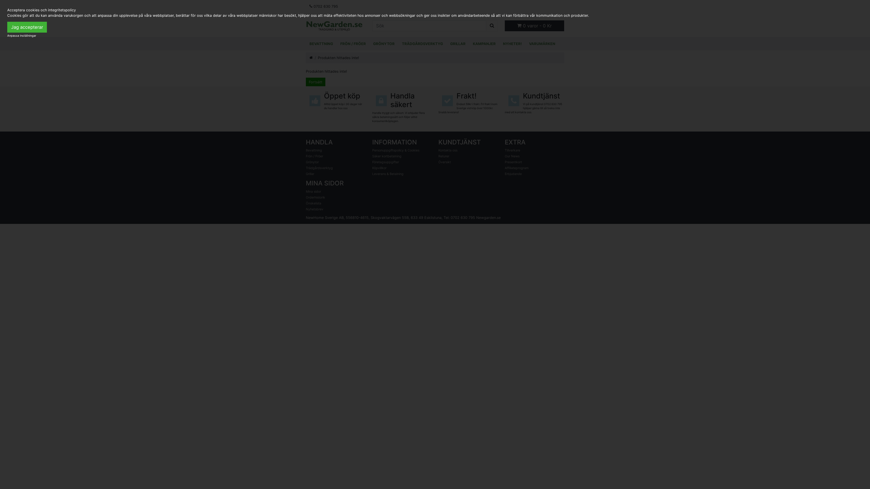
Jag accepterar (27, 27)
